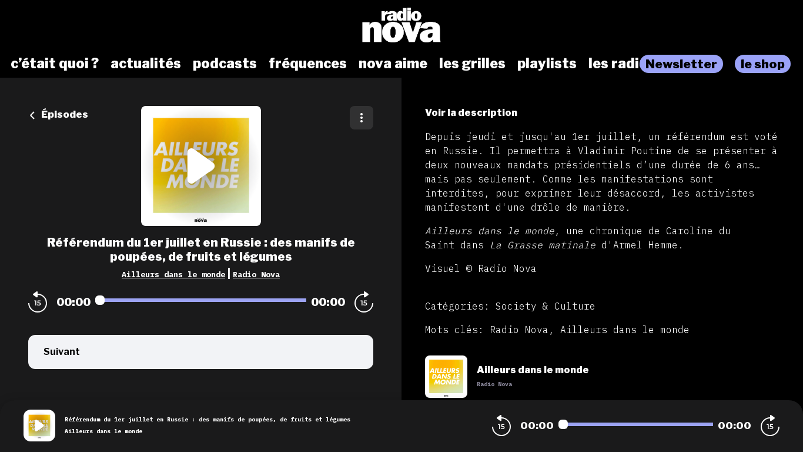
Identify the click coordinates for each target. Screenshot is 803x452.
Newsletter (681, 63)
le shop (763, 63)
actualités (146, 63)
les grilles (472, 63)
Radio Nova (256, 274)
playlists (547, 63)
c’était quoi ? (55, 63)
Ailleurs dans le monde (173, 274)
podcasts (225, 63)
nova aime (393, 63)
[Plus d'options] (361, 117)
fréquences (308, 63)
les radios (621, 63)
